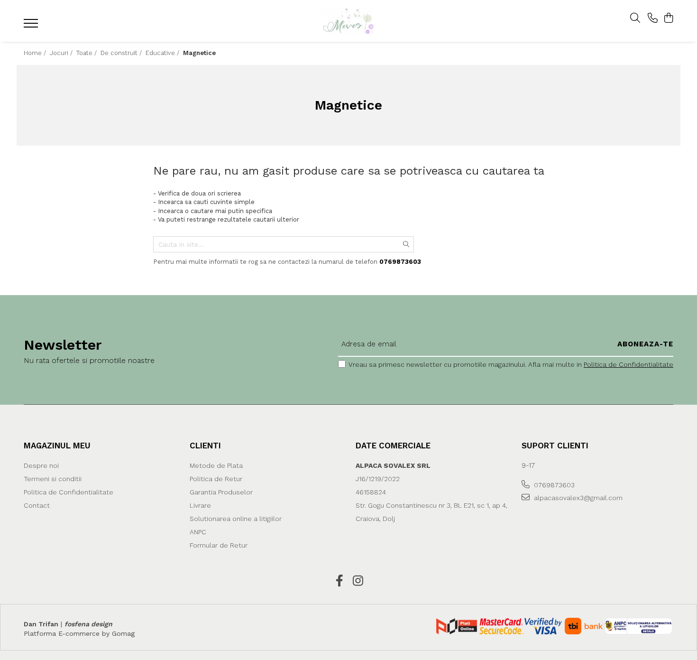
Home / (36, 52)
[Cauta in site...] (635, 18)
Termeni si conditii (53, 479)
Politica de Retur (216, 479)
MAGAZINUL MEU (57, 445)
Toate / (87, 52)
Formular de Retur (219, 545)
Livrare (200, 505)
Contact (37, 505)
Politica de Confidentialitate (628, 364)
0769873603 (553, 485)
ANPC (198, 532)
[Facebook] (339, 581)
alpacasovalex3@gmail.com (577, 498)
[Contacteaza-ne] (653, 18)
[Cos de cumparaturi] (668, 18)
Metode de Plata (216, 465)
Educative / (163, 52)
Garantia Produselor (221, 492)
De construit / (122, 52)
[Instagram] (357, 581)
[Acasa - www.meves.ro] (348, 21)
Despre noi (41, 465)
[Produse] (32, 26)
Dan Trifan (41, 624)
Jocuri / (62, 52)
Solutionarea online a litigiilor (236, 518)
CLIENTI (205, 445)
